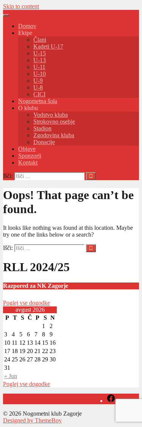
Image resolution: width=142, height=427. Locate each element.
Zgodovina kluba (53, 135)
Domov (27, 26)
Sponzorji (29, 155)
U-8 (38, 87)
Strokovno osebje (54, 121)
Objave (27, 149)
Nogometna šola (37, 101)
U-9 (38, 80)
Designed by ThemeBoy (32, 420)
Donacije (44, 142)
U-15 (39, 53)
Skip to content (21, 6)
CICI (39, 94)
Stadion (42, 128)
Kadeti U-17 (48, 46)
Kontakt (27, 162)
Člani (39, 39)
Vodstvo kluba (50, 114)
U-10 (39, 74)
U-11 (39, 67)
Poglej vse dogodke (26, 303)
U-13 (39, 60)
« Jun (10, 376)
